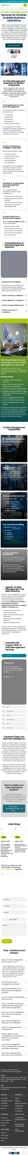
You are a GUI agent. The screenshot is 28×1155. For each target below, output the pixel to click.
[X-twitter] (13, 1153)
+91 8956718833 (19, 1131)
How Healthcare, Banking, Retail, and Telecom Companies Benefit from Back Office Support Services (21, 848)
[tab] (14, 655)
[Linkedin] (15, 1153)
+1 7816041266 (19, 1118)
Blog (3, 837)
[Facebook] (10, 1153)
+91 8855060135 (22, 1)
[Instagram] (18, 1153)
